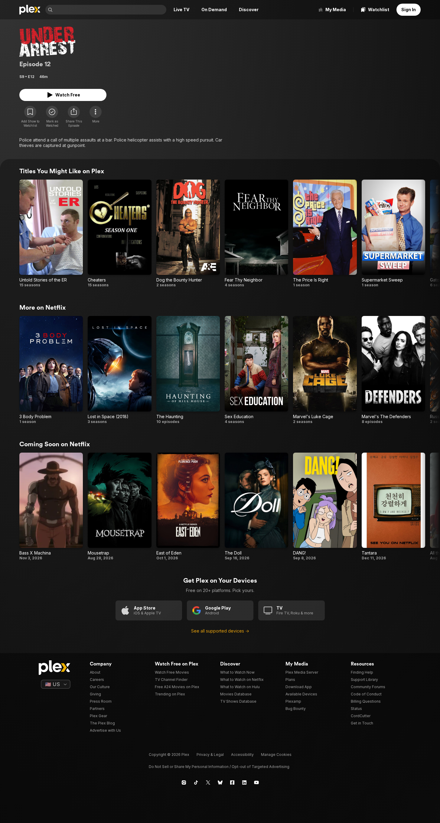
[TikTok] (196, 782)
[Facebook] (232, 782)
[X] (208, 782)
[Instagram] (184, 782)
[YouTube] (256, 782)
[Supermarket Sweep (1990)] (393, 234)
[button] (74, 117)
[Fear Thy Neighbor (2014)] (256, 234)
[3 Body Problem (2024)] (51, 370)
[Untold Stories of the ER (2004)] (51, 234)
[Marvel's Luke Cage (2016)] (325, 370)
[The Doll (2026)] (256, 507)
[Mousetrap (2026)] (119, 507)
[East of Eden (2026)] (188, 507)
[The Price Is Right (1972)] (325, 234)
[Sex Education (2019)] (256, 370)
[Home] (30, 10)
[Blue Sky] (220, 782)
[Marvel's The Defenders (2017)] (393, 370)
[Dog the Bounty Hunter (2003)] (188, 234)
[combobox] (110, 10)
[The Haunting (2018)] (188, 370)
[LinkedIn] (244, 782)
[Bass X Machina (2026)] (51, 507)
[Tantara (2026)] (393, 507)
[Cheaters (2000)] (119, 234)
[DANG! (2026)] (325, 507)
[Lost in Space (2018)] (119, 370)
